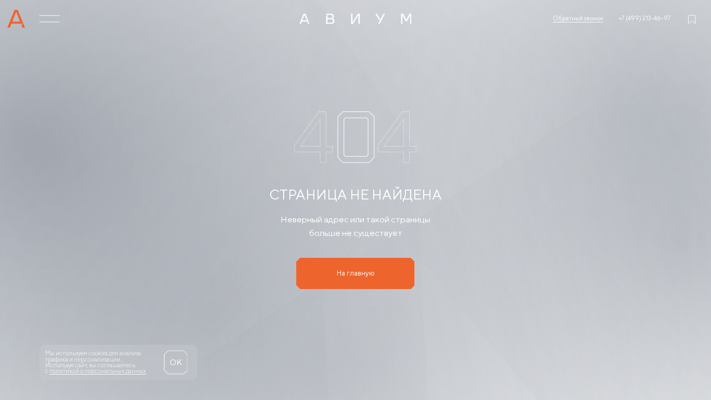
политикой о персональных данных (97, 370)
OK (176, 362)
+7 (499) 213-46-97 (645, 18)
